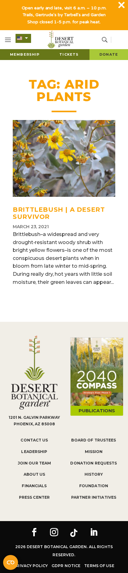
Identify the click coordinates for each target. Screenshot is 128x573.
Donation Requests (93, 463)
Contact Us (34, 440)
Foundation (93, 485)
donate (108, 54)
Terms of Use (99, 565)
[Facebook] (34, 533)
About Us (34, 474)
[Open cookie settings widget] (10, 562)
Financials (34, 485)
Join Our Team (34, 463)
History (94, 474)
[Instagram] (54, 533)
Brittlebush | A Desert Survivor (59, 213)
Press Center (34, 497)
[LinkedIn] (93, 533)
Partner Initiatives (93, 497)
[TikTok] (74, 533)
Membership (24, 54)
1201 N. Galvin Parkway (34, 417)
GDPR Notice (66, 565)
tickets (69, 54)
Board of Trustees (93, 440)
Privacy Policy (31, 565)
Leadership (34, 451)
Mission (94, 451)
